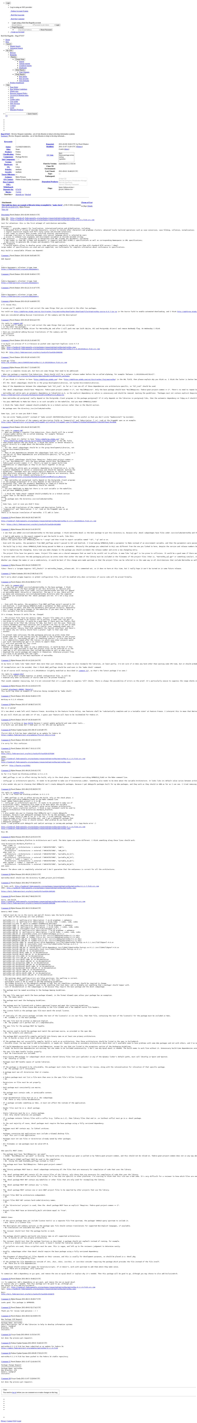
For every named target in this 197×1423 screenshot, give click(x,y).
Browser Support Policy (18, 93)
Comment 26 (6, 874)
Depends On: (8, 189)
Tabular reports (24, 64)
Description (5, 215)
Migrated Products (16, 110)
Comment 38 (6, 1379)
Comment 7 (5, 357)
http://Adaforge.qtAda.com (45, 379)
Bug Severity (24, 79)
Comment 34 (6, 1335)
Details (89, 206)
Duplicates (23, 68)
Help (7, 85)
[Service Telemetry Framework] (73, 185)
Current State (20, 59)
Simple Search (15, 46)
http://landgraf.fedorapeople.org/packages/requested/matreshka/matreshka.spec (45, 218)
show (67, 149)
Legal (12, 108)
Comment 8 (5, 367)
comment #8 (17, 430)
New (7, 42)
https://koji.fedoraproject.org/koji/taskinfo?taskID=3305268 (28, 903)
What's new (14, 91)
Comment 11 (5, 529)
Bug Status (23, 77)
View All (5, 210)
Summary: (4, 136)
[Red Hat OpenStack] (73, 183)
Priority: (8, 169)
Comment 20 (6, 730)
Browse (13, 53)
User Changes (24, 72)
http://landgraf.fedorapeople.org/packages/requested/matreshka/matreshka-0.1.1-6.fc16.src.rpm (43, 827)
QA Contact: (8, 179)
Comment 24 (6, 789)
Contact (13, 106)
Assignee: (8, 177)
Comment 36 (6, 1353)
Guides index (15, 99)
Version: (8, 162)
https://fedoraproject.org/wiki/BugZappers (20, 269)
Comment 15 (6, 660)
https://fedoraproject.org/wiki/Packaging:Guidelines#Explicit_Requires (32, 395)
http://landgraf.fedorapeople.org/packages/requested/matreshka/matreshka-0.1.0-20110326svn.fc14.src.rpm (53, 349)
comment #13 (18, 674)
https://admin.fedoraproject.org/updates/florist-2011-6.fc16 (28, 735)
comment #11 (18, 585)
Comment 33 (6, 1316)
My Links (9, 50)
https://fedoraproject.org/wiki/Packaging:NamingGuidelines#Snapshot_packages (35, 376)
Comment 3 (5, 288)
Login (8, 3)
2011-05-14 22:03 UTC (10, 207)
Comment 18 (6, 704)
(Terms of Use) (86, 202)
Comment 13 (6, 574)
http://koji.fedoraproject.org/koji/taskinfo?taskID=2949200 (35, 352)
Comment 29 (6, 908)
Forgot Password (17, 27)
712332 (18, 192)
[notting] (66, 157)
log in (14, 1392)
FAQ (12, 97)
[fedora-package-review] (66, 155)
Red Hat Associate (17, 15)
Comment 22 (6, 748)
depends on (20, 194)
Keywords (8, 142)
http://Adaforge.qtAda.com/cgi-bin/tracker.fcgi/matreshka (89, 379)
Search (8, 44)
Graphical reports (25, 66)
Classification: (8, 154)
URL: (8, 184)
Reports (13, 57)
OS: (8, 167)
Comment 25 (6, 837)
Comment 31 (6, 1299)
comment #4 (17, 323)
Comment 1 (5, 256)
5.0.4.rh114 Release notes (19, 95)
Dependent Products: (50, 182)
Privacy (3, 1421)
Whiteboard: (8, 187)
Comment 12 (6, 565)
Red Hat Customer (17, 19)
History (79, 147)
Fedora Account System (19, 11)
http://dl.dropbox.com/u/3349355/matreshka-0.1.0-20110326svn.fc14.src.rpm (34, 362)
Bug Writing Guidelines (18, 89)
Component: (8, 157)
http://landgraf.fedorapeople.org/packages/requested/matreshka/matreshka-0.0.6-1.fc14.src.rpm (52, 220)
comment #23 (18, 792)
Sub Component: (8, 159)
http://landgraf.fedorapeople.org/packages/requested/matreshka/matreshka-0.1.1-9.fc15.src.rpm (53, 1287)
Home (7, 40)
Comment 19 (6, 720)
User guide (14, 101)
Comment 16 (6, 686)
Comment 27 (6, 883)
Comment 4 (5, 301)
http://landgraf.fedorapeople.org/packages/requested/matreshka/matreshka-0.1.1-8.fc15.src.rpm (43, 901)
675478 (18, 189)
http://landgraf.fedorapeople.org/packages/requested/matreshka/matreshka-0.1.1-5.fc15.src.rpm (43, 759)
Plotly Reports (20, 74)
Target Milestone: (8, 174)
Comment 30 (6, 1279)
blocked (28, 194)
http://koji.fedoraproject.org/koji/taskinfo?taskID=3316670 (27, 1294)
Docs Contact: (8, 182)
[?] (6, 116)
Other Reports (20, 70)
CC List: (50, 155)
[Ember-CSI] (73, 179)
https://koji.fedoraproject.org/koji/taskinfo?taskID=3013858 (34, 524)
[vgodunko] (66, 159)
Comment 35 (6, 1343)
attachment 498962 (16, 689)
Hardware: (8, 164)
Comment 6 (5, 340)
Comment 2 (5, 274)
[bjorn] (66, 153)
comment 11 (83, 671)
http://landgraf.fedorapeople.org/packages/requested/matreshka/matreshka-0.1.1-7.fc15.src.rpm (57, 886)
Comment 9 (5, 427)
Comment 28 (6, 896)
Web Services (15, 104)
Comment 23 (6, 771)
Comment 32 (6, 1307)
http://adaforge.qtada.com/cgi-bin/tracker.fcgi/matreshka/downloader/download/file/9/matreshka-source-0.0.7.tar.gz (65, 311)
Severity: (8, 172)
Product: (8, 152)
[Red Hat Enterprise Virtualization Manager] (73, 181)
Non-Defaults (24, 81)
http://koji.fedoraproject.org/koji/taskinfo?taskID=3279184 (27, 753)
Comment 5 (5, 320)
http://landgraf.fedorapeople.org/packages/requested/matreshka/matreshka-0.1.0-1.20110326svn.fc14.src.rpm (48, 521)
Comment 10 (6, 518)
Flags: (50, 188)
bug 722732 (28, 723)
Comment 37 (6, 1362)
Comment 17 (6, 696)
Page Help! (14, 87)
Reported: (50, 144)
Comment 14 (6, 582)
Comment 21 (6, 740)
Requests (13, 55)
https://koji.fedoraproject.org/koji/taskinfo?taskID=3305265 (28, 891)
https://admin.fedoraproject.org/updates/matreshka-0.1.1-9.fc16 (29, 1348)
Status (8, 147)
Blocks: (8, 192)
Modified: (50, 147)
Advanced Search (16, 48)
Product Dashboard (17, 83)
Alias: (8, 149)
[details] (29, 689)
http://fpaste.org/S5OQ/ (19, 765)
